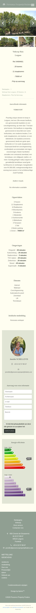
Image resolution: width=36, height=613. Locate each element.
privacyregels (6, 607)
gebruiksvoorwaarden (18, 607)
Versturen (9, 431)
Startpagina (5, 89)
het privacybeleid (17, 424)
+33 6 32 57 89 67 (20, 364)
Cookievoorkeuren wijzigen (17, 585)
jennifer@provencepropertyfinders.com (19, 372)
